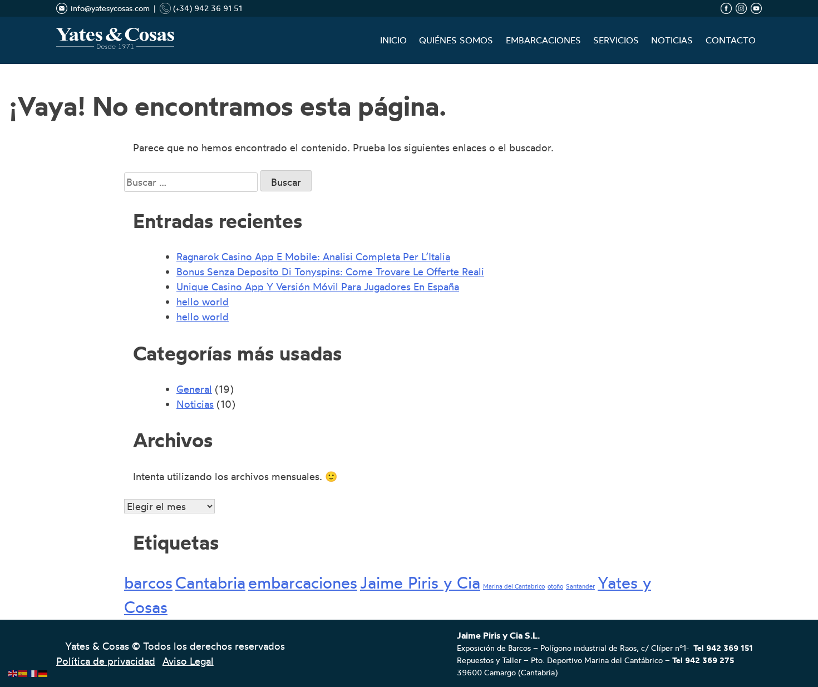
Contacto (731, 40)
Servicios (616, 40)
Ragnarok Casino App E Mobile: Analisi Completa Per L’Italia (313, 256)
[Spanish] (23, 671)
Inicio (393, 40)
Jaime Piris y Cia (420, 582)
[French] (33, 671)
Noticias (672, 40)
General (194, 389)
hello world (202, 301)
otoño (555, 586)
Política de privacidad (105, 661)
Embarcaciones (543, 40)
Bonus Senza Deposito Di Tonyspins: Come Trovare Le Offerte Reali (330, 271)
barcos (148, 582)
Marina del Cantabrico (514, 586)
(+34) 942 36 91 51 (206, 8)
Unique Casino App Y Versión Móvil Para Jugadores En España (317, 286)
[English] (13, 671)
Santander (580, 586)
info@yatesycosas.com (110, 8)
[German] (43, 671)
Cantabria (210, 582)
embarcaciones (302, 582)
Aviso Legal (188, 661)
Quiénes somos (456, 40)
